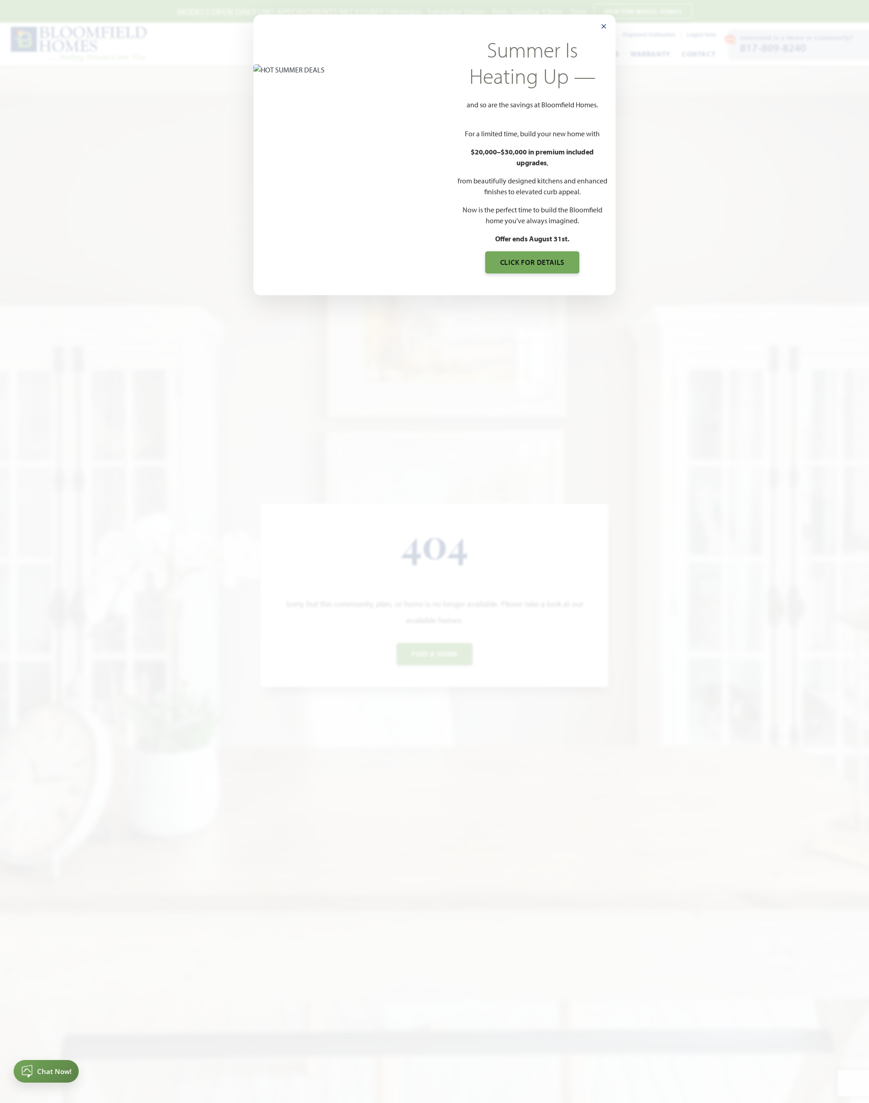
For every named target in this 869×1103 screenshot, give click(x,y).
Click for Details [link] (532, 262)
